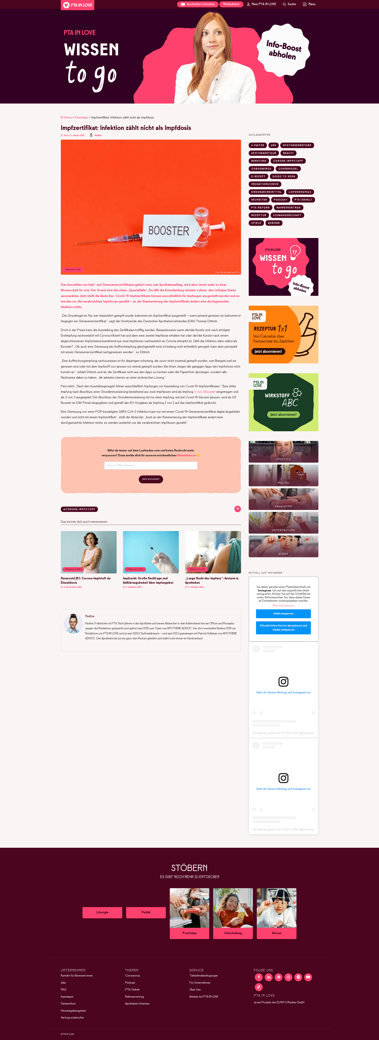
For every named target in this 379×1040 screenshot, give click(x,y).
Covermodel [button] (288, 169)
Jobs (63, 982)
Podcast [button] (281, 200)
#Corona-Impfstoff (79, 510)
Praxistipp (81, 117)
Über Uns (195, 989)
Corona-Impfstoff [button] (288, 161)
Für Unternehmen (200, 982)
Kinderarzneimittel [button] (266, 192)
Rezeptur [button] (258, 216)
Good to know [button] (283, 177)
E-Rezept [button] (258, 177)
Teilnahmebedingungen (204, 975)
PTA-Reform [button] (260, 208)
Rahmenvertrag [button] (289, 208)
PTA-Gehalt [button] (303, 200)
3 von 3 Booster (205, 391)
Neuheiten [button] (259, 200)
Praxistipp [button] (73, 569)
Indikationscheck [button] (265, 184)
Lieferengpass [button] (300, 192)
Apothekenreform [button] (297, 146)
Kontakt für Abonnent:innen (77, 975)
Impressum (67, 996)
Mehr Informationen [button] (284, 606)
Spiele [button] (256, 223)
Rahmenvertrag (134, 996)
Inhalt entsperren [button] (283, 613)
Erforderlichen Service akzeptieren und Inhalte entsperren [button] (283, 628)
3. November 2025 (72, 587)
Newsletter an (186, 455)
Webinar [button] (274, 223)
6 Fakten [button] (257, 146)
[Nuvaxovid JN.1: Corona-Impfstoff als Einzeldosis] (89, 572)
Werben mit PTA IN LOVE (204, 996)
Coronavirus (132, 975)
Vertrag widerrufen (72, 1017)
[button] (189, 56)
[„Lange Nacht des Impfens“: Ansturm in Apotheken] (213, 572)
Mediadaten (231, 4)
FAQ (63, 989)
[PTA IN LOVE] (77, 5)
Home (68, 117)
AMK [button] (273, 146)
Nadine (98, 135)
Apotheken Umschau (200, 4)
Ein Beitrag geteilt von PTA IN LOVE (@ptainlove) (283, 733)
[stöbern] (102, 912)
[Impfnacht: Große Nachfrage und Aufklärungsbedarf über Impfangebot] (151, 572)
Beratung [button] (258, 161)
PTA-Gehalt (132, 989)
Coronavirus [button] (261, 169)
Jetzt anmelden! (150, 479)
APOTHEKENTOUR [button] (263, 153)
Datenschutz (68, 1003)
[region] (189, 56)
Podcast (130, 982)
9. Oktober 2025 (133, 587)
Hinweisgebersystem (73, 1010)
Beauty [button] (288, 153)
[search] (289, 4)
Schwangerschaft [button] (287, 216)
